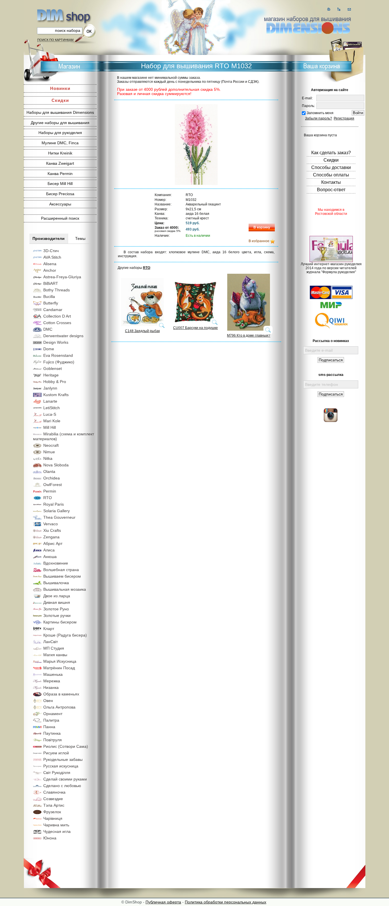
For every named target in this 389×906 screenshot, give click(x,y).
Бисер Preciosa (60, 194)
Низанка (51, 687)
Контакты (331, 182)
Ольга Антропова (59, 707)
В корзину (261, 227)
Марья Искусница (59, 661)
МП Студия (53, 648)
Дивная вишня (56, 602)
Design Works (55, 342)
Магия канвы (55, 654)
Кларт (48, 628)
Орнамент (52, 713)
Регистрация (344, 118)
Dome (48, 349)
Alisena (49, 263)
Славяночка (54, 792)
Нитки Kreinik (60, 153)
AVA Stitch (52, 257)
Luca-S (49, 414)
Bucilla (49, 296)
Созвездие (53, 798)
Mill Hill (49, 427)
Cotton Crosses (57, 322)
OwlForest (52, 484)
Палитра (51, 720)
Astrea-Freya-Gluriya (62, 277)
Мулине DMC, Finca (60, 143)
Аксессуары (60, 204)
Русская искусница (60, 766)
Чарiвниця (52, 818)
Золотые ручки (57, 615)
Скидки (60, 100)
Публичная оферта (163, 902)
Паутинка (52, 733)
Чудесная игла (57, 831)
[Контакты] (349, 9)
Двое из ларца (56, 596)
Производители (48, 238)
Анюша (50, 556)
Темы (80, 238)
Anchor (49, 270)
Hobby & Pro (54, 381)
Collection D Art (57, 316)
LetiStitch (51, 407)
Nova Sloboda (56, 465)
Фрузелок (52, 812)
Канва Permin (60, 173)
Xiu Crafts (52, 530)
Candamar (52, 309)
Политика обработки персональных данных (225, 902)
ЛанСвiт (50, 641)
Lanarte (50, 401)
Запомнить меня (320, 113)
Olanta (49, 471)
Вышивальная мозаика (64, 589)
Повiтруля (52, 740)
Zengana (51, 537)
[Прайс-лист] (339, 9)
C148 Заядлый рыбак (142, 331)
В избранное (259, 241)
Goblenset (52, 368)
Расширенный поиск (60, 218)
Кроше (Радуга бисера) (65, 635)
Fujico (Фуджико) (58, 362)
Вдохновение (55, 563)
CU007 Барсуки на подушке (195, 328)
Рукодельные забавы (63, 759)
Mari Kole (51, 421)
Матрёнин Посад (59, 668)
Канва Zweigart (60, 163)
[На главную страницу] (328, 9)
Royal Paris (53, 504)
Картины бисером (60, 622)
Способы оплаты (331, 174)
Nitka (47, 458)
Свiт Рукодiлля (56, 772)
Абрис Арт (52, 543)
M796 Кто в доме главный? (248, 335)
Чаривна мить (56, 825)
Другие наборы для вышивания (60, 122)
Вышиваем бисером (62, 576)
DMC (47, 329)
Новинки (60, 88)
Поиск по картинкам (55, 40)
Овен (48, 700)
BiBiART (50, 283)
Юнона (49, 838)
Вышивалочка (56, 582)
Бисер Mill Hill (60, 183)
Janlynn (50, 388)
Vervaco (50, 524)
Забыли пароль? (318, 118)
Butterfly (50, 303)
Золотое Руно (56, 609)
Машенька (53, 674)
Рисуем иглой (56, 753)
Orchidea (51, 478)
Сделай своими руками (65, 779)
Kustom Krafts (56, 394)
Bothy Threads (56, 290)
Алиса (49, 550)
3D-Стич (51, 250)
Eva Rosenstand (58, 355)
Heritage (51, 375)
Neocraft (51, 445)
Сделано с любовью (62, 785)
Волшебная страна (61, 569)
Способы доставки (331, 167)
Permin (49, 491)
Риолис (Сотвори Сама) (65, 746)
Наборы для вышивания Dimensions (60, 112)
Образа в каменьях (61, 694)
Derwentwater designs (63, 335)
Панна (49, 726)
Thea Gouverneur (59, 517)
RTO (47, 497)
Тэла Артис (53, 805)
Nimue (49, 452)
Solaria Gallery (56, 510)
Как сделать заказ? (331, 152)
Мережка (51, 681)
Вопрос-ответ (331, 189)
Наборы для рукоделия (60, 132)
